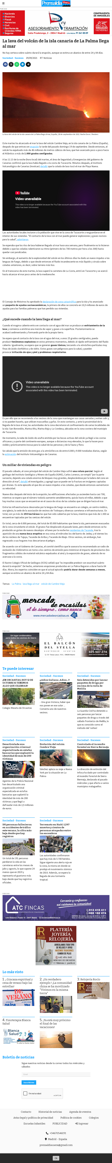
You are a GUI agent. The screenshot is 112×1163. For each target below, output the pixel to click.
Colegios (94, 1117)
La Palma (16, 583)
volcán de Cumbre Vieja (53, 583)
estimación (10, 454)
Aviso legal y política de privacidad (33, 1117)
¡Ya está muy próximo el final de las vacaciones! (55, 1024)
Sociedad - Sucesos (12, 57)
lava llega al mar (31, 583)
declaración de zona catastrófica (59, 301)
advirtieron (22, 239)
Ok (56, 1158)
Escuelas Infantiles (34, 1123)
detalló (44, 166)
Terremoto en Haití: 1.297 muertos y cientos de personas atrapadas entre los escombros (55, 829)
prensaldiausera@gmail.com (56, 1145)
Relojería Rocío (90, 979)
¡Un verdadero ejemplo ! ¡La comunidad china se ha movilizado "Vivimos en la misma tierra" (56, 986)
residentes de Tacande (81, 530)
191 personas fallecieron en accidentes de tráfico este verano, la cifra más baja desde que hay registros (17, 830)
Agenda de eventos (80, 1111)
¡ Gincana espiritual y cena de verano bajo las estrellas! (17, 983)
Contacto (26, 1111)
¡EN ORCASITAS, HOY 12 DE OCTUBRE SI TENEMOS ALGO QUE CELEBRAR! (17, 683)
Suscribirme (28, 1082)
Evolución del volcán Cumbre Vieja (52, 746)
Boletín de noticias (18, 1057)
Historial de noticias (50, 1111)
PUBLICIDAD (60, 1123)
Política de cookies (71, 1117)
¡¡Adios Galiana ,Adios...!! (55, 680)
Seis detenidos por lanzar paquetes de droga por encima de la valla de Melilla (92, 684)
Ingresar (83, 1123)
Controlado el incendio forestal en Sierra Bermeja (93, 746)
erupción (34, 146)
